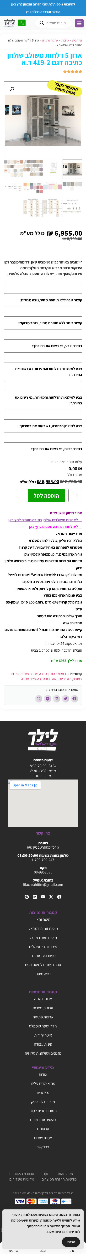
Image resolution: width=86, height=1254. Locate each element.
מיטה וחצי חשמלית (43, 946)
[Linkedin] (35, 897)
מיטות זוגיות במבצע (43, 928)
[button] (12, 89)
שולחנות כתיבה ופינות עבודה (38, 679)
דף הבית (77, 40)
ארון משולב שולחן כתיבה (54, 674)
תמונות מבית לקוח (43, 1110)
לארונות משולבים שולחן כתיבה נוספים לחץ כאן (45, 519)
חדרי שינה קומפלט (43, 1026)
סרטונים (43, 1128)
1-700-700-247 (43, 859)
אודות (43, 1074)
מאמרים (43, 1092)
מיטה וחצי (43, 919)
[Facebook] (59, 897)
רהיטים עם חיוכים (43, 1119)
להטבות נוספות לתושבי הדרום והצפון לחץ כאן (43, 4)
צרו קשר (43, 1147)
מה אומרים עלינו (43, 1083)
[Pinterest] (27, 897)
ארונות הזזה (43, 998)
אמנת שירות (43, 1137)
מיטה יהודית (43, 1035)
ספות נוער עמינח (43, 955)
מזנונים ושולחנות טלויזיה (43, 1053)
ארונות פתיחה (50, 40)
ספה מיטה (43, 973)
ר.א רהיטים (64, 679)
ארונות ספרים (43, 1008)
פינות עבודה (43, 1044)
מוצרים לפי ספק (43, 1101)
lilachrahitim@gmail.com (43, 884)
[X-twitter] (51, 897)
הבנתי (71, 1242)
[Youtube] (43, 897)
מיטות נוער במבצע (43, 937)
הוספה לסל (46, 495)
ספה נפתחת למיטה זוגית (43, 964)
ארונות (65, 40)
